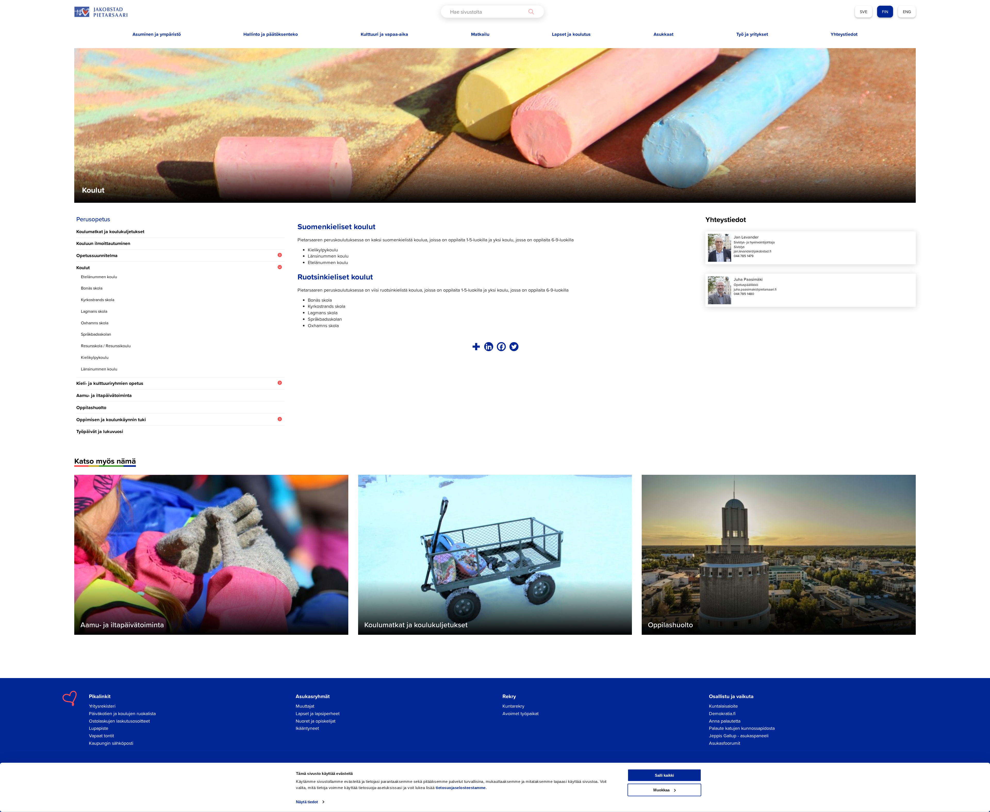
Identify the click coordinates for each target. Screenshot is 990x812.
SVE (863, 11)
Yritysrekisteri (102, 706)
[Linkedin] (488, 346)
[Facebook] (501, 346)
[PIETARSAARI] (100, 11)
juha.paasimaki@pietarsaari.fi (755, 289)
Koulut (83, 267)
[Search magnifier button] (531, 11)
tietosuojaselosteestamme (461, 787)
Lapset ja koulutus (571, 34)
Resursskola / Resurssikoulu (106, 346)
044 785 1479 (744, 256)
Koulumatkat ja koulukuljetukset (110, 231)
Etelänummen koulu (99, 277)
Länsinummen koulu (99, 369)
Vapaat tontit (101, 735)
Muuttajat (305, 706)
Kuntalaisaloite (723, 706)
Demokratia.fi (722, 713)
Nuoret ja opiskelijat (315, 721)
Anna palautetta (724, 721)
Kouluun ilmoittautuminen (103, 243)
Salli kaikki (664, 775)
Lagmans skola (94, 311)
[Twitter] (513, 346)
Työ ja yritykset (752, 34)
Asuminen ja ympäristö (157, 34)
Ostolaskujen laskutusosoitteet (119, 721)
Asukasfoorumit (724, 743)
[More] (476, 346)
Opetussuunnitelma (97, 255)
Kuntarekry (513, 706)
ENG (907, 11)
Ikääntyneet (307, 728)
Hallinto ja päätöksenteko (270, 34)
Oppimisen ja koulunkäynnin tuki (111, 419)
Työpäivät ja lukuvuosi (99, 431)
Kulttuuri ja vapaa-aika (384, 34)
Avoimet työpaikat (520, 713)
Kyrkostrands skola (97, 299)
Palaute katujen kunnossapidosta (742, 728)
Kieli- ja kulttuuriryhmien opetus (109, 383)
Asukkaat (663, 34)
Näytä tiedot (307, 802)
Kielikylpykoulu (95, 357)
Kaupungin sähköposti (111, 743)
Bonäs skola (91, 288)
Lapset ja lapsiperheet (318, 713)
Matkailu (480, 34)
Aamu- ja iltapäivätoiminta (104, 395)
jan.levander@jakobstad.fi (752, 251)
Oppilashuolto (91, 407)
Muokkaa (661, 790)
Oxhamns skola (94, 323)
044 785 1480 (744, 294)
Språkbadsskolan (96, 334)
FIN (885, 11)
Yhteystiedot (844, 34)
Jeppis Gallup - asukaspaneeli (739, 735)
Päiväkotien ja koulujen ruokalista (122, 713)
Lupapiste (98, 728)
